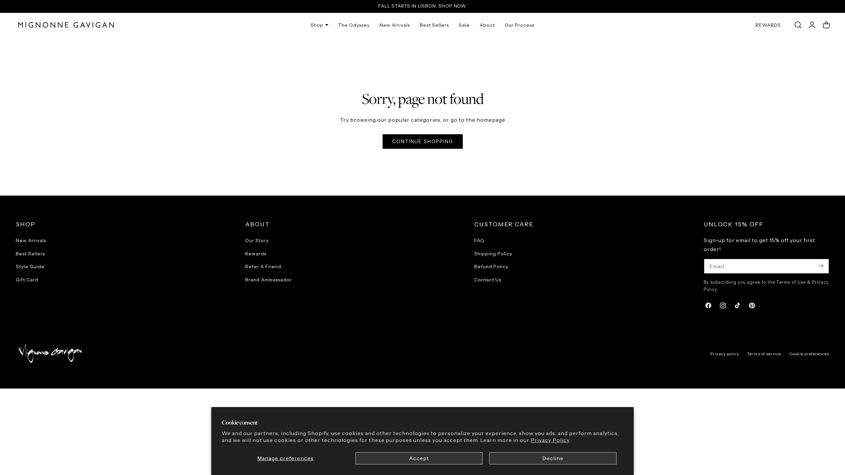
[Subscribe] (821, 266)
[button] (798, 25)
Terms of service (764, 353)
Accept (419, 458)
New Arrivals (31, 240)
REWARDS (768, 25)
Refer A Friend (263, 266)
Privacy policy (724, 353)
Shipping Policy (493, 254)
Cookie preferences (809, 353)
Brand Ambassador (268, 280)
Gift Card (27, 280)
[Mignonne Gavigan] (50, 353)
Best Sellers (30, 254)
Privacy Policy (550, 440)
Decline (552, 458)
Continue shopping (422, 141)
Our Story (257, 240)
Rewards (255, 254)
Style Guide (30, 266)
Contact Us (487, 280)
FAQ (479, 240)
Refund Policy (491, 266)
